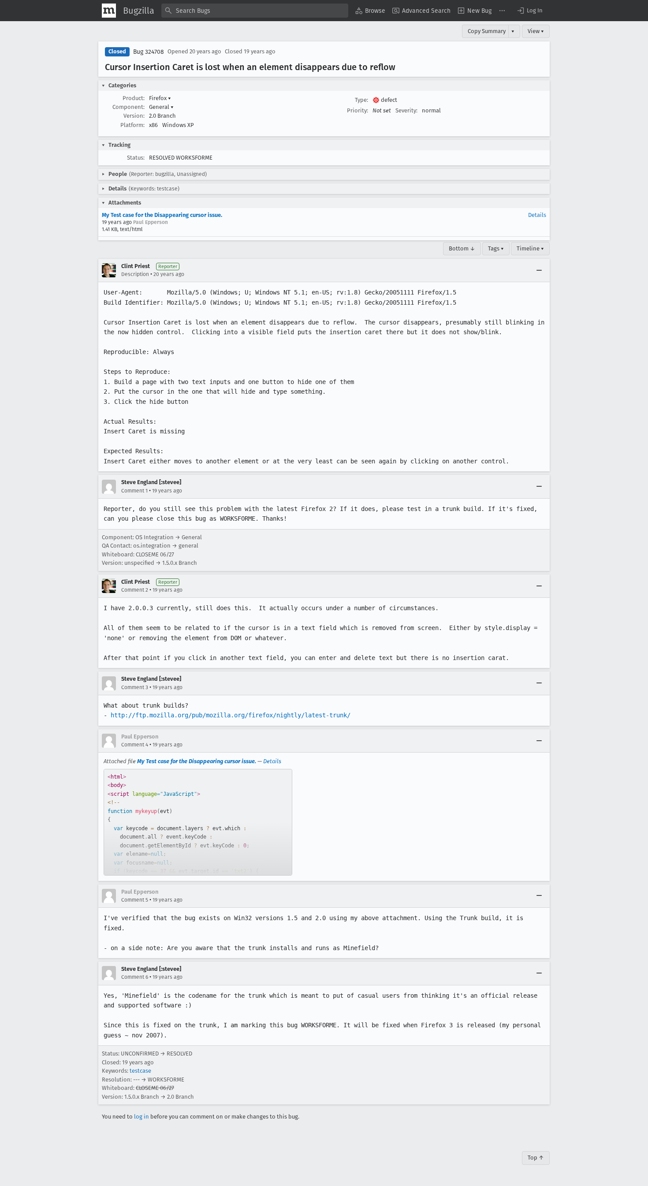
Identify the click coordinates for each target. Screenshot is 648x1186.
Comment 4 (134, 745)
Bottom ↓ (462, 248)
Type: (361, 100)
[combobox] (254, 11)
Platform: (132, 125)
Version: (134, 115)
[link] (198, 822)
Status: (136, 157)
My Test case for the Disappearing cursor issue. (162, 215)
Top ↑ (536, 1157)
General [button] (161, 107)
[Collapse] (539, 270)
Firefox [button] (160, 98)
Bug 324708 (148, 52)
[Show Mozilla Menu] (109, 11)
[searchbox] (254, 11)
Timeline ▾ (530, 248)
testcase (140, 1070)
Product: (134, 98)
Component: (128, 107)
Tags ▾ (496, 248)
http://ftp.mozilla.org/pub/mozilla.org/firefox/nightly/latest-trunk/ (230, 715)
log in (141, 1116)
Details (537, 215)
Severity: (406, 110)
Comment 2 (134, 590)
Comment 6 (134, 977)
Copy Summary (487, 31)
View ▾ (536, 31)
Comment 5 (134, 900)
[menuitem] (370, 11)
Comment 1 (134, 491)
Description (135, 274)
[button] (529, 11)
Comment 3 (134, 687)
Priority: (357, 110)
